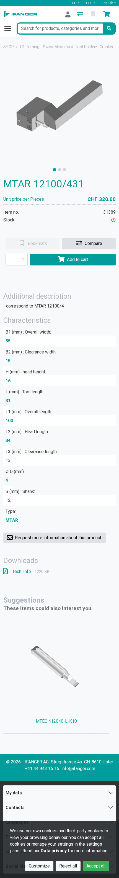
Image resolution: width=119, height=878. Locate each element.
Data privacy (54, 850)
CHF (89, 3)
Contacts (15, 807)
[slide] (54, 169)
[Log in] (68, 14)
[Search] (109, 28)
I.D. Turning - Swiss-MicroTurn (46, 47)
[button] (113, 220)
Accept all (95, 866)
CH (74, 3)
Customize (39, 866)
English (107, 3)
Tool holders (86, 47)
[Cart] (108, 14)
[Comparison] (80, 14)
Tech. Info (31, 571)
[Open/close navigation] (10, 28)
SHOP (8, 47)
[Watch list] (93, 14)
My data (14, 793)
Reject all (68, 866)
